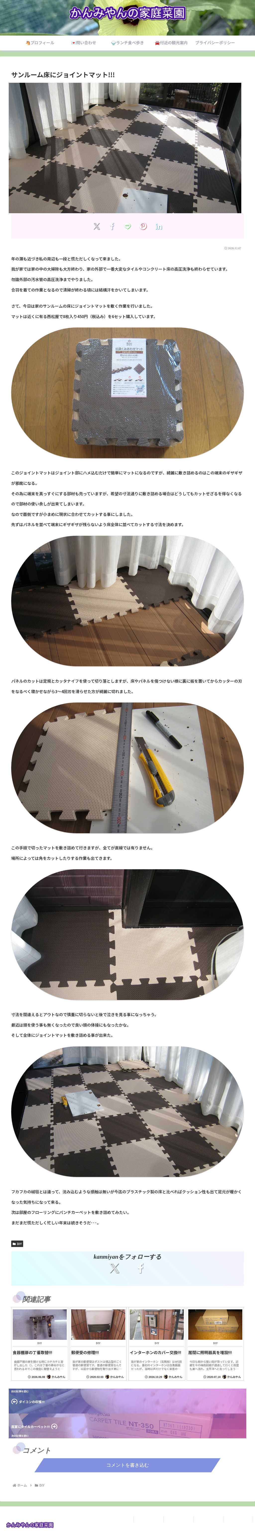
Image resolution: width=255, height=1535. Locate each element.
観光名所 (238, 1519)
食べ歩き (208, 1519)
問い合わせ (178, 1519)
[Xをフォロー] (114, 1268)
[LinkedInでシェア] (158, 226)
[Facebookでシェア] (112, 226)
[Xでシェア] (96, 226)
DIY (19, 1244)
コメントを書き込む (127, 1465)
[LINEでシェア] (127, 226)
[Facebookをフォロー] (140, 1268)
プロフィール (148, 1519)
